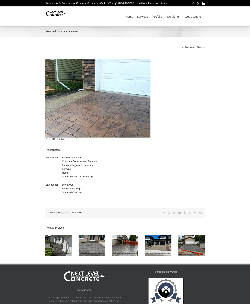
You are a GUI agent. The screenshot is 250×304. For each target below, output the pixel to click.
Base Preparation (71, 157)
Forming (66, 169)
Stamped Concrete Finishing (77, 176)
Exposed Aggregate (72, 188)
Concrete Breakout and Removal (79, 161)
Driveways (67, 184)
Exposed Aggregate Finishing (77, 165)
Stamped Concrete (72, 192)
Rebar (65, 172)
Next (199, 47)
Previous (189, 47)
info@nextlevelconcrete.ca (151, 3)
